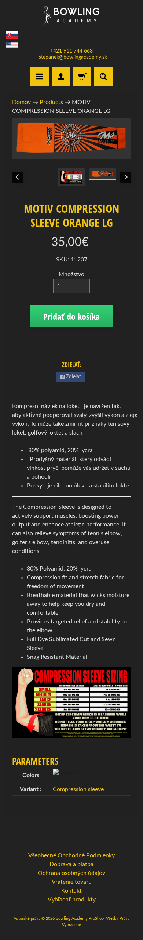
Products (51, 102)
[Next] (125, 177)
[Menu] (39, 76)
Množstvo (71, 274)
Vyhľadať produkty (72, 900)
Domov (21, 102)
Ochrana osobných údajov (71, 873)
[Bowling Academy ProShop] (71, 15)
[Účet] (61, 76)
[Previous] (17, 177)
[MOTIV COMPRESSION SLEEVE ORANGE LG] (102, 174)
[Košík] (82, 76)
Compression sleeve (78, 789)
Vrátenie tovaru (72, 882)
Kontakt (71, 891)
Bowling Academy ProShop (80, 918)
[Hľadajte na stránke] (103, 76)
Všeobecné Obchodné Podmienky (71, 855)
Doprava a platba (72, 864)
